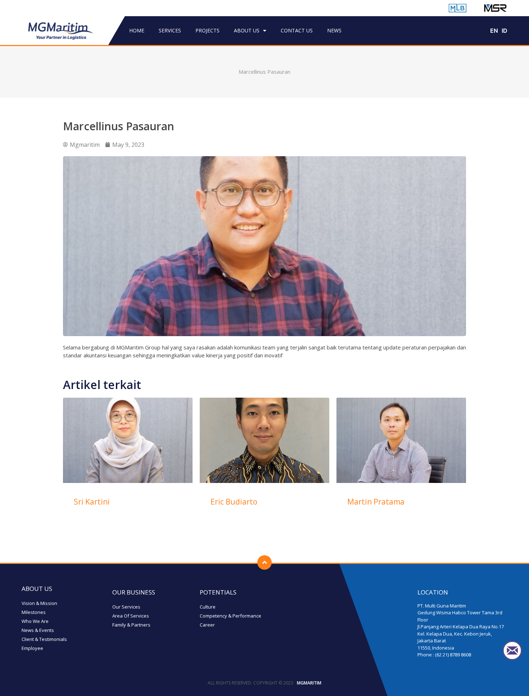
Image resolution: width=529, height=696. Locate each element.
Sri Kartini (92, 502)
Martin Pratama (375, 502)
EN (494, 30)
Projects (207, 30)
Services (170, 30)
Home (136, 30)
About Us (246, 30)
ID (504, 30)
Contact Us (297, 30)
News (334, 30)
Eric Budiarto (234, 502)
